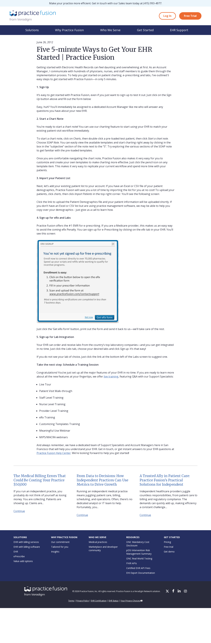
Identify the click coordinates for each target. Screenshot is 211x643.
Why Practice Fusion (69, 30)
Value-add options (23, 561)
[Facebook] (173, 591)
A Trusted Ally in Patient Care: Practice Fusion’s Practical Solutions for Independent (165, 480)
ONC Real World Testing (139, 558)
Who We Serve (110, 30)
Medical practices (98, 542)
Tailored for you (59, 546)
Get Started (145, 30)
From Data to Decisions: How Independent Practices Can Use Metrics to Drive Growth (102, 480)
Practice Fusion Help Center (54, 453)
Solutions (32, 30)
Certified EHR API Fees (138, 568)
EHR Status (113, 600)
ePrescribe (19, 556)
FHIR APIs (131, 563)
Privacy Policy (82, 600)
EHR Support (179, 30)
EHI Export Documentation (140, 572)
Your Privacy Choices (130, 600)
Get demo (169, 551)
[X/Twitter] (168, 591)
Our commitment (60, 542)
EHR (16, 551)
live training (111, 376)
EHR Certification (98, 600)
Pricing (167, 542)
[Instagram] (185, 591)
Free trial (168, 546)
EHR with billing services (26, 542)
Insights (55, 551)
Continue (19, 511)
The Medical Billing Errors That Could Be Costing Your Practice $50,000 (40, 480)
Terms (71, 600)
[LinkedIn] (179, 591)
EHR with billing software (27, 546)
